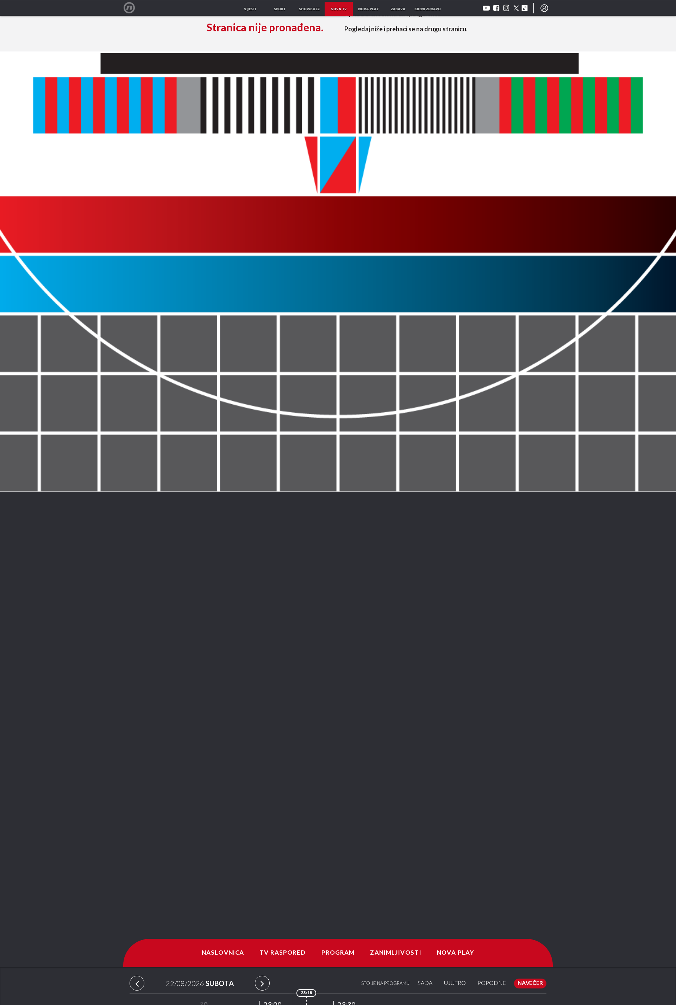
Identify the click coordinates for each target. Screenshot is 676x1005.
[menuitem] (544, 8)
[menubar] (544, 8)
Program (338, 952)
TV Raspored (282, 952)
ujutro (455, 983)
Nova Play (455, 952)
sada (425, 983)
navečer (530, 983)
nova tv (339, 8)
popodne (491, 983)
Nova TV (133, 8)
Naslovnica (223, 952)
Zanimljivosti (395, 952)
